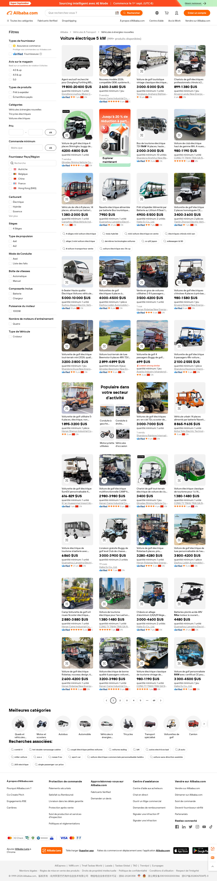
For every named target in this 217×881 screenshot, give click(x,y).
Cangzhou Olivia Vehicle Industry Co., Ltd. (77, 221)
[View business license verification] (139, 876)
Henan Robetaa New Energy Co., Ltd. (152, 309)
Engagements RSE (16, 801)
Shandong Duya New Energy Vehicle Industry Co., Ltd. (77, 369)
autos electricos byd (159, 749)
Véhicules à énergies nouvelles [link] (117, 32)
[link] (212, 848)
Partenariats (181, 814)
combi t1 (18, 749)
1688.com (73, 865)
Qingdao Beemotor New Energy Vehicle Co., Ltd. (115, 369)
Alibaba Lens (22, 849)
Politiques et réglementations (64, 823)
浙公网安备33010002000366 (164, 876)
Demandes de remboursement (149, 807)
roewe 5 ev (57, 757)
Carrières (12, 807)
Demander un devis (101, 798)
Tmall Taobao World (92, 865)
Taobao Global (122, 865)
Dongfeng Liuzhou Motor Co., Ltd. (77, 94)
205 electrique (21, 764)
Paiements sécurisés (60, 788)
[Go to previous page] (106, 700)
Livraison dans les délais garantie (66, 801)
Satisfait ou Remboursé (61, 794)
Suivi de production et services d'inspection (65, 815)
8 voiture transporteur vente (79, 249)
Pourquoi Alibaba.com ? (19, 788)
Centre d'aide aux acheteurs (148, 788)
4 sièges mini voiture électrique (81, 234)
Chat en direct (140, 794)
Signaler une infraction (145, 820)
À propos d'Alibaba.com (20, 781)
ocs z (39, 757)
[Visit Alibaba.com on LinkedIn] (184, 827)
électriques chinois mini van (181, 234)
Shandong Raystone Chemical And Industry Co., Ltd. (189, 369)
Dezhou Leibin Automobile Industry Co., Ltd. (115, 305)
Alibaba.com (163, 850)
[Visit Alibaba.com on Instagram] (197, 827)
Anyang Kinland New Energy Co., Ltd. (189, 305)
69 (154, 700)
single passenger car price (51, 764)
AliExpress (60, 865)
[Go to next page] (161, 700)
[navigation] (32, 366)
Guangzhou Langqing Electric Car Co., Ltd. (115, 221)
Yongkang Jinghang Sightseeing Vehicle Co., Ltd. (152, 94)
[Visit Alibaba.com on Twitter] (191, 827)
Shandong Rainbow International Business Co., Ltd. (152, 435)
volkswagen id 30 (175, 241)
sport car (76, 757)
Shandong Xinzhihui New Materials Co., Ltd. (152, 157)
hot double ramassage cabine (46, 749)
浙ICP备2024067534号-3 (195, 876)
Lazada (108, 865)
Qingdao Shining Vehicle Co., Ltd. (77, 162)
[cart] (167, 13)
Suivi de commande (185, 801)
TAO (135, 865)
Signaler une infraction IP (146, 814)
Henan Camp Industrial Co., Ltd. (115, 98)
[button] (117, 13)
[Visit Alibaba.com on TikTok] (211, 827)
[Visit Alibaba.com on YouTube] (204, 827)
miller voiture (20, 757)
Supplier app (86, 850)
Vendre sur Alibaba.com (187, 788)
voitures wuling (119, 749)
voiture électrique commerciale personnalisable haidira (117, 757)
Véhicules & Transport (84, 32)
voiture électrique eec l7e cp (116, 249)
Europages (157, 865)
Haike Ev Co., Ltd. (146, 221)
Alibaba (64, 32)
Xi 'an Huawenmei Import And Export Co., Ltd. (77, 503)
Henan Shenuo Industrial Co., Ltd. (77, 431)
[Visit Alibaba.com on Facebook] (177, 827)
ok (50, 132)
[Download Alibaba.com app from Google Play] (201, 850)
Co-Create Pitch (15, 794)
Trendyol (144, 865)
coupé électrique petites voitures (86, 749)
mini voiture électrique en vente (143, 234)
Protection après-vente (61, 807)
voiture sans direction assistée (168, 757)
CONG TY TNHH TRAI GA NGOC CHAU (189, 157)
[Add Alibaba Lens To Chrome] (51, 850)
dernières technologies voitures (120, 241)
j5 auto (182, 749)
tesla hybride (112, 234)
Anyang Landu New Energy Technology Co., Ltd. (189, 94)
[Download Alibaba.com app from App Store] (181, 850)
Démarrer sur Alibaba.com (188, 794)
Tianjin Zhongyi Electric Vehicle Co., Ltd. (189, 221)
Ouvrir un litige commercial (147, 801)
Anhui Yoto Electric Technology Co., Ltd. (189, 431)
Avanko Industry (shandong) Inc (152, 371)
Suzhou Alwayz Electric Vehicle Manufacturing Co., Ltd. (77, 305)
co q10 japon (151, 241)
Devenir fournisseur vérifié (189, 807)
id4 (137, 749)
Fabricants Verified (101, 792)
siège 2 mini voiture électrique (80, 241)
